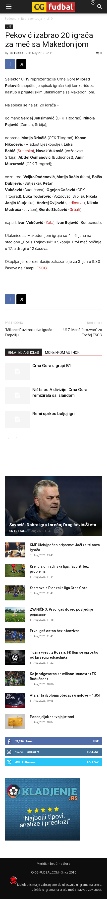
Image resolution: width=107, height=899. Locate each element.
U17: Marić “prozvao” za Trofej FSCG (82, 332)
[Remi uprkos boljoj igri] (17, 419)
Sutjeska (25, 150)
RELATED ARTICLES (23, 353)
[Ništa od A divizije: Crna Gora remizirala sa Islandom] (17, 395)
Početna (10, 18)
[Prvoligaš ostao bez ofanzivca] (15, 635)
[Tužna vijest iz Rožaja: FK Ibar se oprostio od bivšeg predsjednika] (15, 657)
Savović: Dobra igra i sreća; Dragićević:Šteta (52, 524)
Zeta (49, 222)
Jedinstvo (75, 202)
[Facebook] (10, 64)
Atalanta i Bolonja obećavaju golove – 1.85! (65, 695)
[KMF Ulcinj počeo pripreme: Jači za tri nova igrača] (15, 549)
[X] (21, 64)
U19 (8, 26)
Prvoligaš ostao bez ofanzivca (55, 631)
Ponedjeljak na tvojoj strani (52, 717)
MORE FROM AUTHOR (62, 353)
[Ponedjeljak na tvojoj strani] (15, 721)
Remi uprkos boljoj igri (53, 413)
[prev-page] (8, 438)
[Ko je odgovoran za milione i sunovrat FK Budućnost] (15, 678)
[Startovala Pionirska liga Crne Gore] (15, 592)
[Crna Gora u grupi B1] (17, 371)
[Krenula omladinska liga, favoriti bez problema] (15, 570)
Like (96, 741)
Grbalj (74, 209)
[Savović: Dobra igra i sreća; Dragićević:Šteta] (53, 506)
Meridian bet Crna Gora (53, 864)
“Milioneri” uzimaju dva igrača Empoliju (28, 332)
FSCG (42, 268)
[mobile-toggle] (8, 6)
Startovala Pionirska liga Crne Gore (58, 588)
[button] (100, 6)
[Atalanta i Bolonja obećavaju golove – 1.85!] (15, 700)
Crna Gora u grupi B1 (51, 365)
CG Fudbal (16, 53)
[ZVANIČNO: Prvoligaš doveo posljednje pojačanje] (15, 614)
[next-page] (16, 438)
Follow (93, 752)
